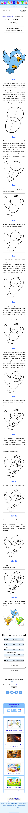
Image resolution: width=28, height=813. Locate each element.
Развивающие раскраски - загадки (14, 730)
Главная (4, 16)
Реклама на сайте (14, 800)
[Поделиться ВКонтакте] (7, 692)
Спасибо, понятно (14, 811)
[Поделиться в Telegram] (12, 692)
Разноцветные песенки (14, 773)
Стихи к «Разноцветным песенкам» (14, 759)
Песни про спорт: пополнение (14, 787)
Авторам (18, 799)
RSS (15, 799)
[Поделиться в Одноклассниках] (16, 692)
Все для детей (16, 798)
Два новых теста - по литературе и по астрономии (14, 745)
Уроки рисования (10, 16)
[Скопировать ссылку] (20, 692)
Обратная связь (11, 799)
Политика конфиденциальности (14, 801)
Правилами (18, 684)
